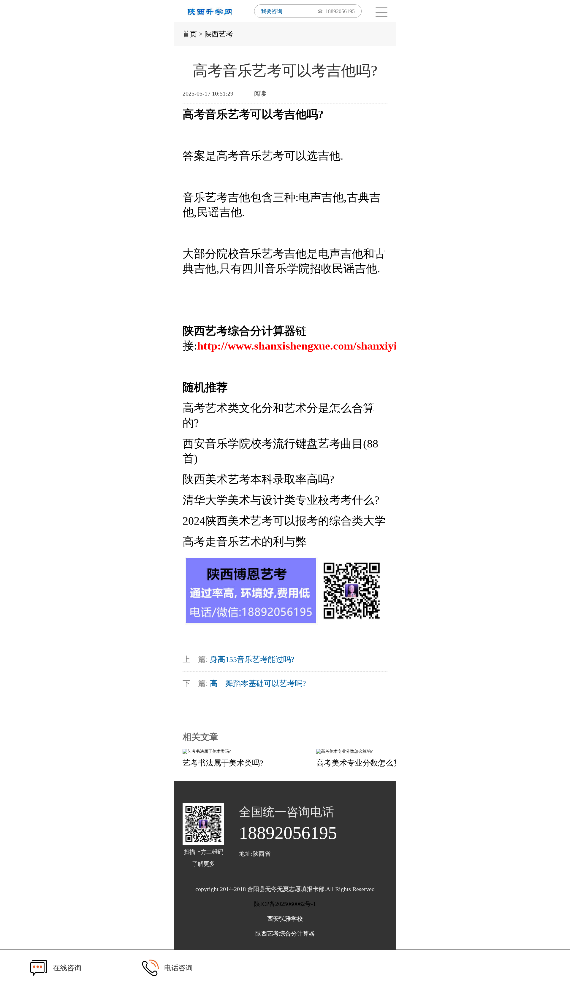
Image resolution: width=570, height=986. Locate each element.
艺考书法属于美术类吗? (223, 763)
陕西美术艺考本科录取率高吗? (258, 479)
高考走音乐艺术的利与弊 (245, 541)
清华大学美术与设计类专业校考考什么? (281, 500)
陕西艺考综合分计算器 (285, 933)
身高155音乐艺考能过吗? (252, 659)
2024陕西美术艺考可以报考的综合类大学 (284, 521)
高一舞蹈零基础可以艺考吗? (258, 683)
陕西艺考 (219, 34)
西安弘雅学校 (285, 918)
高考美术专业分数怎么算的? (364, 763)
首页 (190, 34)
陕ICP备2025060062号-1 (285, 904)
